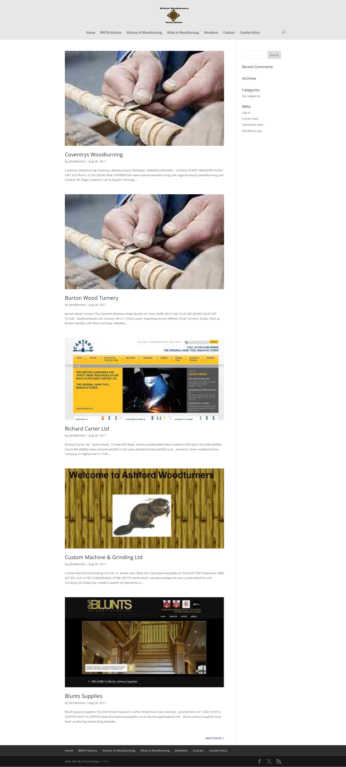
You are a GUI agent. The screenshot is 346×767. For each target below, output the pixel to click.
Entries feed (250, 119)
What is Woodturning (183, 32)
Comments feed (252, 125)
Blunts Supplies (83, 696)
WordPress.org (252, 131)
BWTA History (110, 32)
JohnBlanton (77, 161)
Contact (229, 32)
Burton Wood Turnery (91, 297)
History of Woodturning (144, 32)
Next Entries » (214, 738)
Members (211, 32)
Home (90, 32)
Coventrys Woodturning (94, 154)
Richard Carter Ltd (87, 428)
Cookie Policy (250, 32)
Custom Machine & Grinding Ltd (104, 557)
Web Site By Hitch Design (82, 761)
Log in (246, 112)
